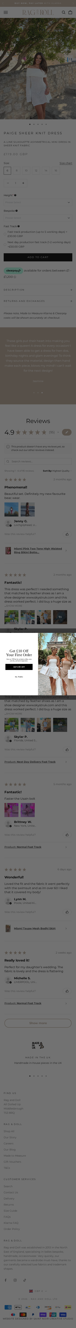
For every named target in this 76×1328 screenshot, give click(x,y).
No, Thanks (19, 677)
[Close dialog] (73, 635)
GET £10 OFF (19, 666)
